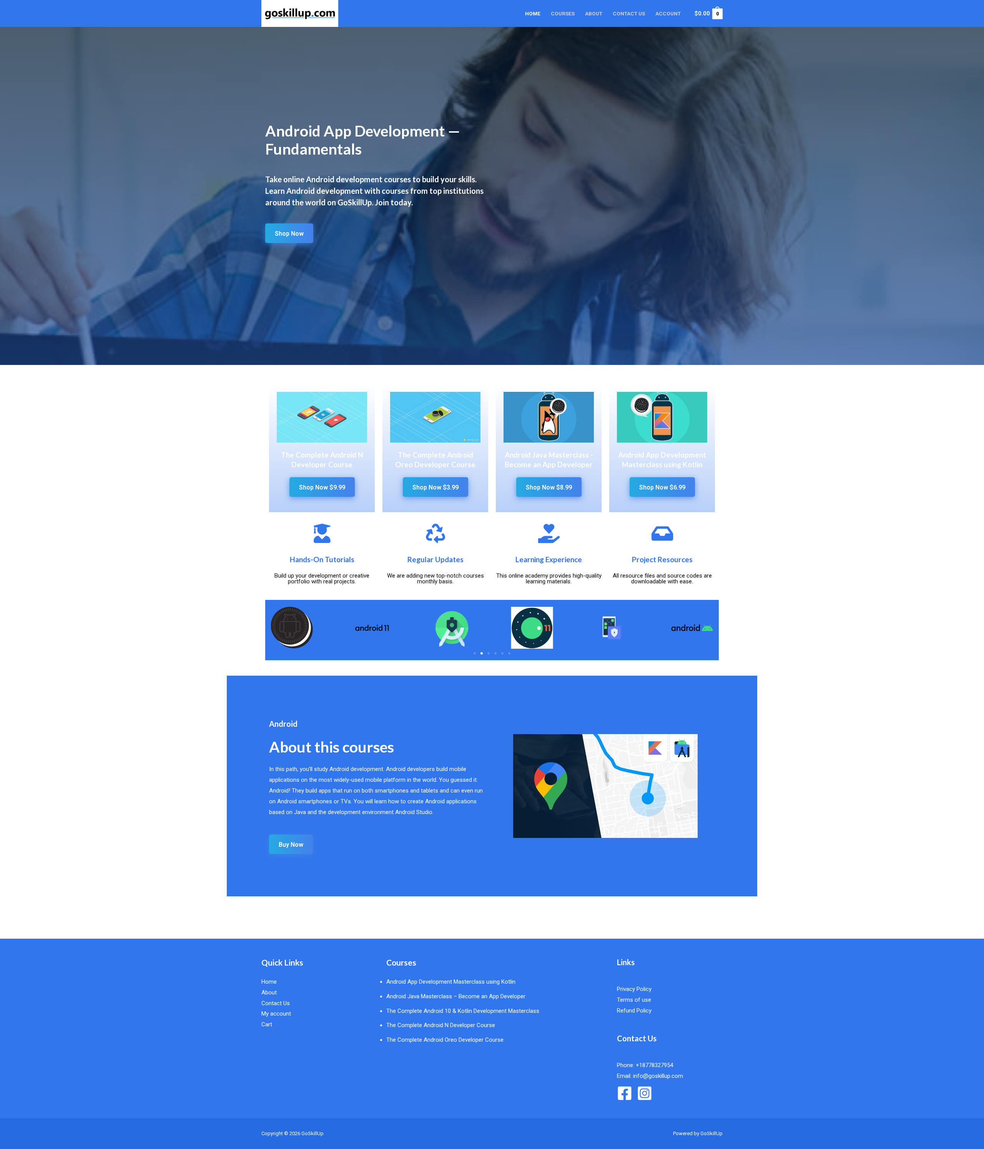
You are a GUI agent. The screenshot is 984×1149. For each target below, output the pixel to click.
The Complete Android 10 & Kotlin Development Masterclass (462, 1010)
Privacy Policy (634, 989)
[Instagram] (644, 1093)
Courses (563, 13)
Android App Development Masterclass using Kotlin (450, 981)
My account (276, 1013)
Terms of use (634, 999)
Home (532, 13)
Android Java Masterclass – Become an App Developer (455, 996)
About (593, 13)
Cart (266, 1024)
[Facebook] (624, 1093)
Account (668, 13)
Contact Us (629, 13)
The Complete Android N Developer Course (440, 1025)
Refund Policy (634, 1010)
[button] (475, 653)
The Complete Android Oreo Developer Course (445, 1039)
